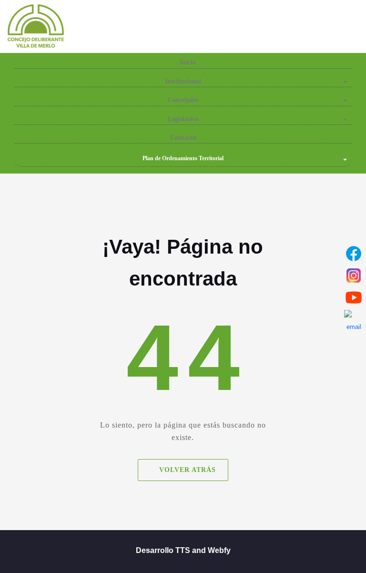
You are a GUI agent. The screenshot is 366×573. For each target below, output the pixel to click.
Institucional (183, 81)
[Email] (353, 319)
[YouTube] (353, 297)
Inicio (187, 62)
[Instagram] (353, 275)
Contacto (183, 137)
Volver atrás (187, 469)
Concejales (183, 99)
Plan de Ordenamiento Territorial (183, 158)
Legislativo (183, 119)
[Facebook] (353, 253)
